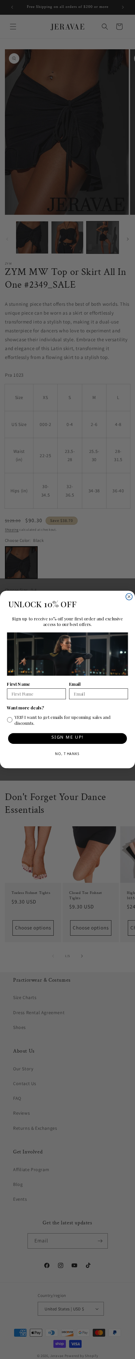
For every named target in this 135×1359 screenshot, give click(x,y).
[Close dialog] (129, 596)
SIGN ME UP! (67, 738)
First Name (18, 684)
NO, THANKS (67, 754)
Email (75, 684)
